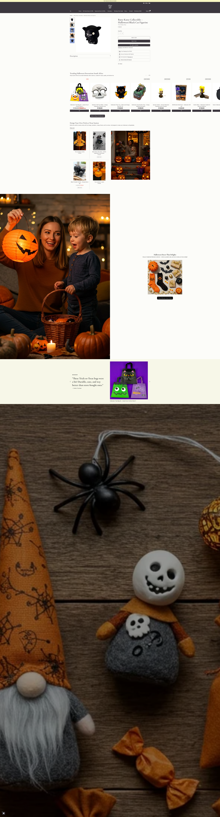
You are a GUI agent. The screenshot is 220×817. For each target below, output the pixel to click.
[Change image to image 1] (72, 19)
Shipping (120, 47)
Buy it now (134, 41)
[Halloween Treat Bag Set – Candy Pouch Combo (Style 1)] (79, 92)
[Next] (121, 1)
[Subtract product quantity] (119, 33)
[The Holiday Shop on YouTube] (149, 3)
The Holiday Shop (122, 24)
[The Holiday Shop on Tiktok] (148, 3)
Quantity (120, 31)
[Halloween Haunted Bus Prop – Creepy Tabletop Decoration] (140, 92)
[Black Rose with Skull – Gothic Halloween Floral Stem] (99, 140)
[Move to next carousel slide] (149, 75)
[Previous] (99, 1)
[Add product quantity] (123, 33)
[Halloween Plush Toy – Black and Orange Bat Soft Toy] (120, 92)
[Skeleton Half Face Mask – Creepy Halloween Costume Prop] (99, 92)
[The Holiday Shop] (110, 6)
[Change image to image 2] (72, 25)
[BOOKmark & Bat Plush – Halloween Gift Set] (181, 92)
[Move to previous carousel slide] (146, 75)
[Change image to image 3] (72, 30)
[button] (134, 45)
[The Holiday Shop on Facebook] (143, 3)
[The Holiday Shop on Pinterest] (146, 3)
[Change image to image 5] (72, 41)
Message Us (130, 56)
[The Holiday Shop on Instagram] (145, 3)
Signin (147, 11)
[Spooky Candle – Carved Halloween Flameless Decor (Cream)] (160, 92)
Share (121, 63)
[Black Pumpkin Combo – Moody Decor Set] (79, 171)
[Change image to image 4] (72, 35)
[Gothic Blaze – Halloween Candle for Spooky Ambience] (201, 92)
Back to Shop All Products (126, 59)
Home (71, 15)
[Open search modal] (70, 11)
